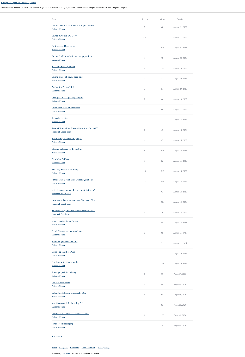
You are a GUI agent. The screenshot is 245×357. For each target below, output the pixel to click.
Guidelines (74, 347)
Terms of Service (88, 347)
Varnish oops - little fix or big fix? (67, 303)
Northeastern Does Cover (63, 46)
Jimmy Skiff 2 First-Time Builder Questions (72, 179)
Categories (63, 347)
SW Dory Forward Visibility (65, 169)
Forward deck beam (61, 282)
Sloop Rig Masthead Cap (63, 251)
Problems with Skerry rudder (65, 262)
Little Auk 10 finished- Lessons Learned (70, 313)
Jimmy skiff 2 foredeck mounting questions (72, 56)
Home (54, 347)
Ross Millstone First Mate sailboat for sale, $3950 (75, 128)
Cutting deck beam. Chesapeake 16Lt (69, 293)
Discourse (66, 353)
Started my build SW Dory (64, 35)
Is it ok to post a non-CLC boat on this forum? (73, 190)
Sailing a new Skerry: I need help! (67, 77)
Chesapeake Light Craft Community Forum (18, 3)
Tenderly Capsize (60, 118)
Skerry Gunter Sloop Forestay (65, 221)
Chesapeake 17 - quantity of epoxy (68, 97)
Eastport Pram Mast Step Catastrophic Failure (73, 25)
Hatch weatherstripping (62, 323)
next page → (57, 336)
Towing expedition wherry (64, 272)
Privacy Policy (103, 347)
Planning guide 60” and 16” (64, 241)
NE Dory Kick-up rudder (63, 66)
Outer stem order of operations (66, 107)
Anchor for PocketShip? (63, 87)
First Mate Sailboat (60, 159)
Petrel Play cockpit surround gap (67, 231)
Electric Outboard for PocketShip (67, 149)
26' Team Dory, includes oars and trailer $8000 (73, 210)
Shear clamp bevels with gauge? (67, 138)
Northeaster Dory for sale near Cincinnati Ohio (73, 200)
